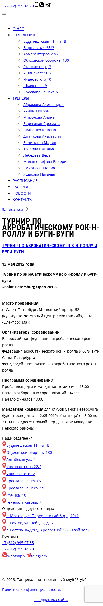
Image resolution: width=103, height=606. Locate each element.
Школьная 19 (35, 85)
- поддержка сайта (51, 599)
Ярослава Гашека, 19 (25, 487)
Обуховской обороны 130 (46, 60)
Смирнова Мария (39, 167)
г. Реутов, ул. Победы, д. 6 (29, 522)
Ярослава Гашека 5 (40, 91)
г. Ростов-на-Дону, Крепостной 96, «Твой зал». (48, 529)
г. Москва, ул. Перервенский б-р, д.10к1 (42, 515)
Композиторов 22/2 (40, 53)
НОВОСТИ (22, 193)
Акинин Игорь (36, 110)
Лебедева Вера (37, 155)
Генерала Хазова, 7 (23, 502)
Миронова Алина (39, 117)
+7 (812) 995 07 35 (18, 542)
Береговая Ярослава (41, 123)
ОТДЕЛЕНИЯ (24, 34)
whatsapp (16, 556)
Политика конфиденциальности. (31, 589)
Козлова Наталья (38, 148)
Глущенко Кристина (41, 129)
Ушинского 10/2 (37, 72)
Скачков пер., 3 (37, 66)
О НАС (18, 28)
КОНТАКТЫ (23, 199)
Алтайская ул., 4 (20, 459)
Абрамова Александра (43, 104)
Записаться (12, 209)
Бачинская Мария (39, 142)
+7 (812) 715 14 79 (18, 5)
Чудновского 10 (37, 79)
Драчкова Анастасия (42, 136)
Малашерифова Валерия (46, 161)
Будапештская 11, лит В (44, 41)
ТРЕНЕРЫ (21, 98)
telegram (39, 556)
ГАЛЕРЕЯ (20, 186)
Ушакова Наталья (39, 174)
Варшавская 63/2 (38, 47)
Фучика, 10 (16, 495)
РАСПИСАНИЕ (25, 180)
